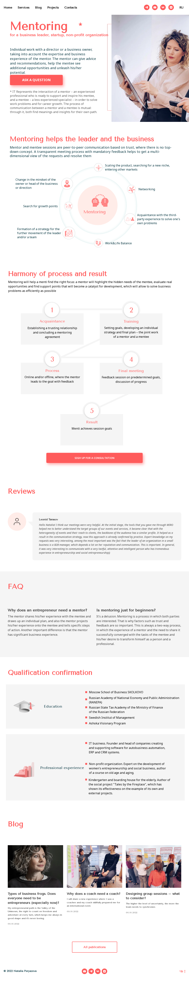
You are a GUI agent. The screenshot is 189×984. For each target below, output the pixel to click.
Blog (38, 7)
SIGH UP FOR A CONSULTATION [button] (94, 458)
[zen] (171, 7)
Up (181, 971)
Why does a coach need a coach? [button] (94, 894)
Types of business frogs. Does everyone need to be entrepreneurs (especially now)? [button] (33, 898)
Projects (53, 7)
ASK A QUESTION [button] (36, 80)
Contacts (70, 7)
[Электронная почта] (155, 7)
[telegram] (147, 7)
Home (8, 7)
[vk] (163, 7)
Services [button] (24, 7)
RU (181, 7)
